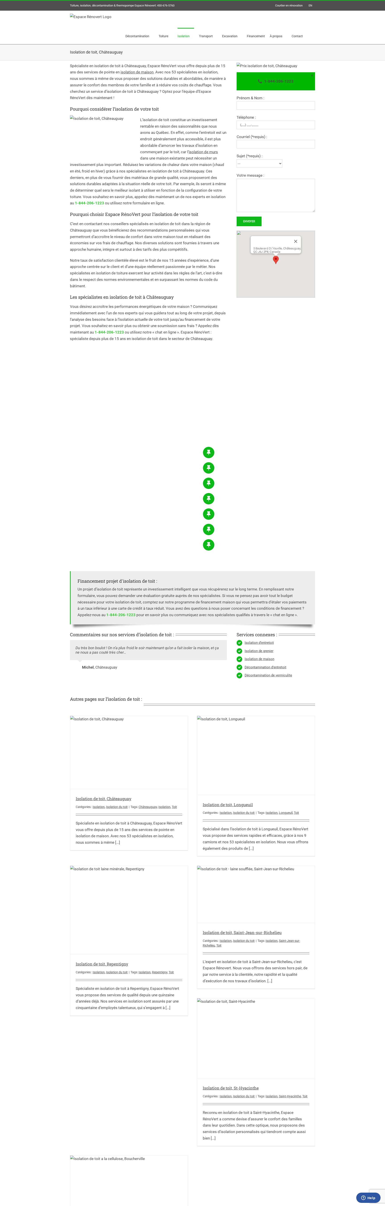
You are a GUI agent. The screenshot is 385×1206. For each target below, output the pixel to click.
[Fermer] (295, 241)
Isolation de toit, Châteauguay (103, 798)
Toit (174, 807)
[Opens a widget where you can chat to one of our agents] (368, 1198)
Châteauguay (148, 807)
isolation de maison (137, 72)
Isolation (99, 807)
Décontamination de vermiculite (268, 675)
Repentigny (159, 972)
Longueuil (286, 812)
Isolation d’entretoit (259, 643)
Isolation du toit (117, 807)
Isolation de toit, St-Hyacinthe (231, 1088)
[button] (276, 260)
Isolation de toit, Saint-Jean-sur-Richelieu (242, 932)
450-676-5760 (165, 5)
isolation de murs (203, 152)
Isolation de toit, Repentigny (102, 964)
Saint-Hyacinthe (290, 1096)
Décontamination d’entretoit (265, 667)
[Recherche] (309, 36)
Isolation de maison (259, 659)
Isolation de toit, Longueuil (228, 804)
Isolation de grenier (259, 651)
